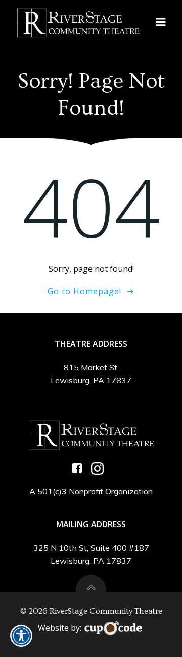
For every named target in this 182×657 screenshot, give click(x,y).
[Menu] (160, 22)
